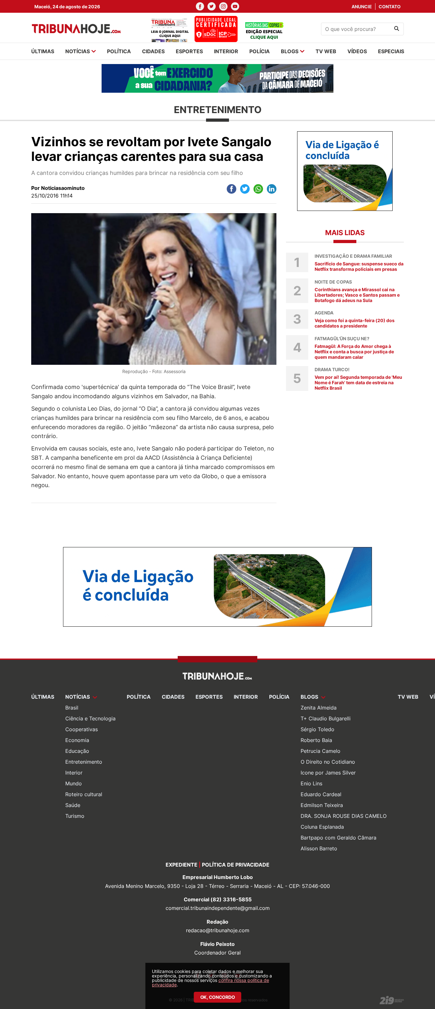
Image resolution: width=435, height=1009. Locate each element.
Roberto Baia (316, 740)
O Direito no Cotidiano (328, 762)
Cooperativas (81, 729)
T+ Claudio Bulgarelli (326, 718)
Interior (73, 772)
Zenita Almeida (319, 707)
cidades (153, 51)
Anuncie (362, 6)
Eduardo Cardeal (321, 794)
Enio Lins (311, 783)
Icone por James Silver (328, 772)
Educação (77, 751)
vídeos (357, 51)
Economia (77, 740)
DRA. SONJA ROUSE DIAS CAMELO (344, 816)
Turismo (74, 816)
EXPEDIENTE (181, 864)
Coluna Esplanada (322, 827)
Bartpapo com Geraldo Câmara (338, 837)
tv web (326, 51)
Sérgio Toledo (317, 729)
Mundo (73, 783)
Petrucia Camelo (320, 751)
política (119, 51)
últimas (42, 51)
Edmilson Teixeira (322, 805)
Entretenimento (83, 762)
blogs (289, 51)
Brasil (71, 707)
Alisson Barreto (319, 848)
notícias (77, 51)
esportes (189, 51)
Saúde (72, 805)
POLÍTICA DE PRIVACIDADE (235, 864)
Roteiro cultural (83, 794)
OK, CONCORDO (217, 997)
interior (226, 51)
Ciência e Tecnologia (90, 718)
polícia (259, 51)
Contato (390, 6)
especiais (391, 51)
